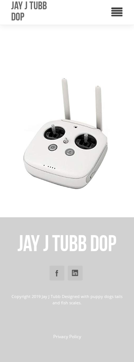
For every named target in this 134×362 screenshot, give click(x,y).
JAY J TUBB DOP (29, 11)
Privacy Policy (67, 337)
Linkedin (75, 273)
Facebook (57, 273)
